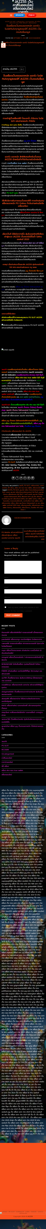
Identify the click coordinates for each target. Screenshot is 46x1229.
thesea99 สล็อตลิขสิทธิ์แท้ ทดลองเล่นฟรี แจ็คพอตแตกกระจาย (22, 634)
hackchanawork (34, 38)
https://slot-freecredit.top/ (33, 1208)
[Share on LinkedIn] (32, 478)
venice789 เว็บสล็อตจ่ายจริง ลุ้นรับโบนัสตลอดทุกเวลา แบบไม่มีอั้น (22, 720)
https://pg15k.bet (34, 1151)
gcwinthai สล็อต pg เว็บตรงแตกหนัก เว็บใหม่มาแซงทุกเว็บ (22, 727)
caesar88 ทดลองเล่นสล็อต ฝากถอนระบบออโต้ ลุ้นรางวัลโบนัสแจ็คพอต (23, 645)
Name (7, 577)
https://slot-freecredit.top (13, 1183)
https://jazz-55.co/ (25, 1185)
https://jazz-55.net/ (19, 1188)
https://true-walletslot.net (32, 1180)
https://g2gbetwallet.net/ (18, 1193)
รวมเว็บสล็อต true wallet (17, 163)
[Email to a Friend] (25, 478)
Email (6, 587)
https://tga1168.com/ (22, 1161)
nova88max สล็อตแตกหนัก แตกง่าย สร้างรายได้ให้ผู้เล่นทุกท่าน (22, 686)
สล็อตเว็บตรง (26, 508)
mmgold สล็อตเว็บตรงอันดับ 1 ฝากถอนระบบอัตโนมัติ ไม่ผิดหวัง (22, 658)
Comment (8, 559)
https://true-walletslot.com (33, 1183)
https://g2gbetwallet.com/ (33, 1190)
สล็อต (13, 503)
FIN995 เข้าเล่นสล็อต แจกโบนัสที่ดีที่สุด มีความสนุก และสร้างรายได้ (22, 672)
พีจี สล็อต (37, 22)
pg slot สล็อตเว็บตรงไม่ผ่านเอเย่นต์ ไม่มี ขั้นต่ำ (24, 492)
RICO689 (5, 749)
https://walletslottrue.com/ (31, 1203)
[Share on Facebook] (17, 478)
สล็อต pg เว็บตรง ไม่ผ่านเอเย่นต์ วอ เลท (28, 503)
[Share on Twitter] (21, 478)
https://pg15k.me (10, 1153)
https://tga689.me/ (30, 1198)
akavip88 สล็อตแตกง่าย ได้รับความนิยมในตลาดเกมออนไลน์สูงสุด (21, 700)
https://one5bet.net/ (15, 1173)
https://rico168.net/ (20, 1171)
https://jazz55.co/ (33, 1188)
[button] (11, 15)
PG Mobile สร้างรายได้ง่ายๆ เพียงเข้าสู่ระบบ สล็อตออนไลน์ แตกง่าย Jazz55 (12, 535)
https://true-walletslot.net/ (33, 1205)
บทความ (40, 1212)
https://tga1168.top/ (15, 1166)
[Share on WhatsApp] (13, 478)
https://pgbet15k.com (30, 1156)
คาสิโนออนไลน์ (20, 22)
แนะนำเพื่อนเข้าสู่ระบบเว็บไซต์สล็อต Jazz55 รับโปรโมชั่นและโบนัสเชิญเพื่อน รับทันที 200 (34, 535)
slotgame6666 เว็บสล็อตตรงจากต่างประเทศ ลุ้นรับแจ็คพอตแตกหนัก (22, 693)
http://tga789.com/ (15, 1163)
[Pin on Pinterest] (29, 478)
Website (7, 597)
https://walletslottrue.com (13, 1180)
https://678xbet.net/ (11, 1168)
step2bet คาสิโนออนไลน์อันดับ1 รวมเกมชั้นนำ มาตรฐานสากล (22, 713)
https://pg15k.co (36, 1153)
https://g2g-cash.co (19, 1151)
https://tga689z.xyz (10, 1148)
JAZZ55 (10, 490)
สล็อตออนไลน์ (32, 23)
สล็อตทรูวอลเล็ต (26, 505)
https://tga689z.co (31, 1146)
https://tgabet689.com (14, 1200)
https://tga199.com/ (9, 1176)
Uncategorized (8, 754)
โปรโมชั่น (33, 1212)
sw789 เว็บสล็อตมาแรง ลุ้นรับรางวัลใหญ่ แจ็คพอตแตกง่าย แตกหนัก (22, 679)
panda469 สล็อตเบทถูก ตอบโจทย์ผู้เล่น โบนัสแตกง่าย (22, 639)
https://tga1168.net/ (30, 1163)
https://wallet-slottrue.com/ (13, 1205)
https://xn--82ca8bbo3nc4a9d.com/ (20, 1194)
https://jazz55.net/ (37, 1178)
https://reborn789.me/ (20, 1178)
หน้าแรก (4, 1212)
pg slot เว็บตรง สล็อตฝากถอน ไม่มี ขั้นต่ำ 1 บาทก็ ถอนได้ (23, 493)
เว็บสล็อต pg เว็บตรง (32, 426)
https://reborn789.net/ (25, 1176)
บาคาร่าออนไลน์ (29, 22)
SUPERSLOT (20, 1212)
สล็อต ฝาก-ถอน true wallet (19, 23)
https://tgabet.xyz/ (37, 1161)
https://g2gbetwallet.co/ (33, 1195)
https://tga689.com (15, 1198)
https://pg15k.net (14, 1156)
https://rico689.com (25, 1148)
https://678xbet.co (26, 1168)
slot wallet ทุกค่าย (31, 499)
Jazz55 (7, 22)
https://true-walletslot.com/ (13, 1208)
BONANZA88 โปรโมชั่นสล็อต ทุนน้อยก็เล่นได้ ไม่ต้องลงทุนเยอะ (21, 665)
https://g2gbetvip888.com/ (13, 1190)
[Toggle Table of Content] (20, 69)
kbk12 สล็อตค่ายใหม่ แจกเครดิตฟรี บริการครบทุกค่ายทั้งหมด (21, 707)
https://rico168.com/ (35, 1171)
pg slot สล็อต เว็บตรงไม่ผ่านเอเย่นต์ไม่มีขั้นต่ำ (22, 422)
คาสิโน (39, 499)
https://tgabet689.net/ (31, 1200)
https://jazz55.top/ (11, 1185)
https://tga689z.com (15, 1146)
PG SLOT (13, 22)
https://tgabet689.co (13, 1203)
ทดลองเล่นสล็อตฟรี (16, 501)
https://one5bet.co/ (31, 1173)
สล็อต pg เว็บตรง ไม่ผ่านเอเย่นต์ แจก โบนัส (23, 424)
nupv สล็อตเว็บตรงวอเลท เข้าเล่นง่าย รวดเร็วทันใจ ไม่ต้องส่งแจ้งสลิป (22, 652)
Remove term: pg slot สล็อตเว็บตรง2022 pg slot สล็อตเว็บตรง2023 (22, 498)
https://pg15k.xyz (23, 1153)
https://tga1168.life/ (30, 1166)
